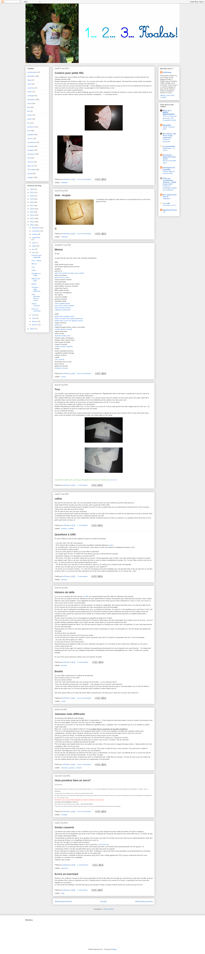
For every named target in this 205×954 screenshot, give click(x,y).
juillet (34, 246)
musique (30, 150)
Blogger (113, 949)
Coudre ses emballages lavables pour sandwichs (170, 188)
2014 (32, 215)
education (64, 237)
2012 (32, 222)
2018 (32, 202)
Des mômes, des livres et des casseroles (169, 135)
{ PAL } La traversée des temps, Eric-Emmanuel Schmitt (170, 118)
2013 (32, 218)
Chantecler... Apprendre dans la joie (169, 157)
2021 (32, 192)
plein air (30, 166)
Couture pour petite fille (69, 72)
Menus (59, 249)
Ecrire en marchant (66, 874)
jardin (29, 119)
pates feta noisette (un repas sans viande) (69, 273)
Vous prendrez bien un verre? (73, 780)
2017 (32, 205)
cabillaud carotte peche (63, 310)
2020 (32, 196)
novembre (36, 231)
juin (33, 249)
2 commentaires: (83, 662)
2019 (32, 199)
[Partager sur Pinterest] (105, 179)
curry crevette (59, 359)
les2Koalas (167, 72)
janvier (34, 325)
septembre (36, 237)
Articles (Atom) (108, 909)
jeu (28, 123)
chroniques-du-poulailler (169, 168)
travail (63, 701)
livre (28, 131)
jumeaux (64, 528)
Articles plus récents (63, 901)
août (34, 243)
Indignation (166, 198)
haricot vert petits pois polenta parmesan (69, 318)
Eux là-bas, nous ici (169, 205)
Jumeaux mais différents (70, 714)
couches (30, 88)
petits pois (58, 325)
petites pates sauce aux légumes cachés (69, 321)
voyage (30, 177)
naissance (31, 154)
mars (34, 318)
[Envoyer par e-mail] (96, 179)
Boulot (59, 671)
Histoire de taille (65, 592)
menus (63, 377)
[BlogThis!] (98, 179)
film (28, 111)
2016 (32, 209)
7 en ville (166, 203)
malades (71, 528)
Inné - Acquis (63, 195)
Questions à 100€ (65, 534)
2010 (32, 329)
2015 (32, 212)
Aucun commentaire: (84, 179)
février (34, 321)
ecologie (64, 815)
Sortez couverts (64, 827)
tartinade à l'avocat (61, 368)
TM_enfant (31, 169)
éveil (29, 103)
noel (29, 158)
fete (28, 107)
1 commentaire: (82, 485)
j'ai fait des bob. (103, 844)
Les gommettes (169, 146)
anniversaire (32, 72)
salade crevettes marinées (64, 346)
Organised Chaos (170, 210)
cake (29, 84)
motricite (79, 768)
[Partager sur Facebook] (103, 179)
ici (100, 720)
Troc (57, 389)
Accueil (103, 901)
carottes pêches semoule (63, 329)
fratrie (29, 115)
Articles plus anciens (144, 901)
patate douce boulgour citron (64, 316)
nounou (30, 162)
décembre (36, 228)
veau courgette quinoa (62, 303)
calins (58, 498)
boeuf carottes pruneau (62, 308)
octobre (35, 234)
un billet (85, 596)
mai (33, 252)
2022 (32, 189)
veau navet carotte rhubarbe (64, 305)
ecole (29, 92)
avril (34, 315)
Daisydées (167, 125)
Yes (164, 212)
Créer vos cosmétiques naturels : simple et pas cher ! (169, 181)
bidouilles (64, 182)
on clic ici (113, 480)
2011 (32, 225)
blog (62, 893)
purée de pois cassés (62, 277)
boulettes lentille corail (62, 336)
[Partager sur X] (100, 179)
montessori (31, 142)
